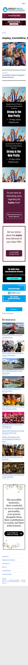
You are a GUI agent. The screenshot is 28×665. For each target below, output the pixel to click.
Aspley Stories (5, 556)
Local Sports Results (6, 574)
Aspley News (4, 578)
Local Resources (6, 563)
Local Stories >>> (14, 309)
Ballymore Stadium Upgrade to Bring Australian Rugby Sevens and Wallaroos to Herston (11, 439)
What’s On (4, 567)
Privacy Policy (4, 580)
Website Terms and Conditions (14, 580)
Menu (23, 3)
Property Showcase (6, 570)
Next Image (4, 32)
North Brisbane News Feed (8, 320)
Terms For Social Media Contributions (13, 581)
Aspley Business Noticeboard (8, 560)
